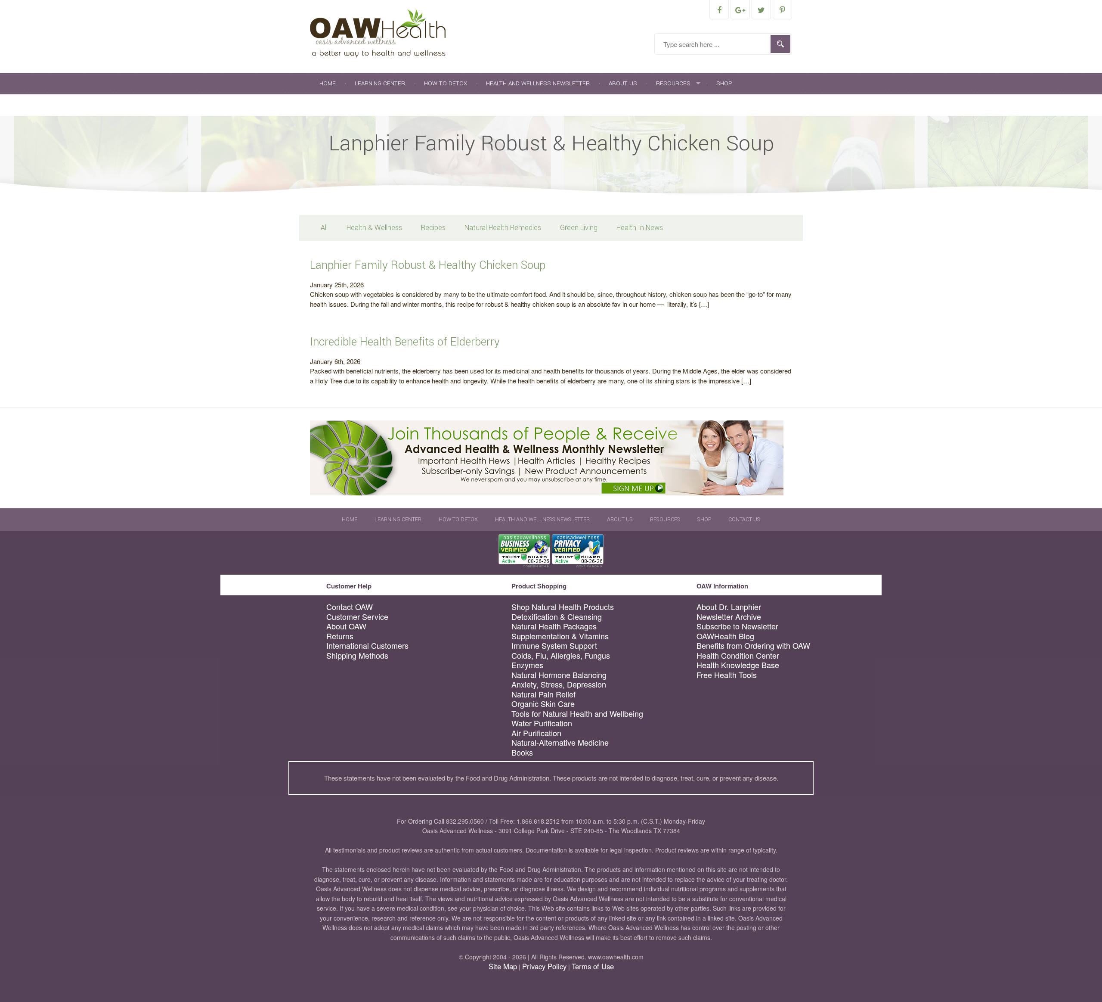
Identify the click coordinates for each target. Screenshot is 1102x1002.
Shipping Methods (357, 655)
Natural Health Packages (554, 626)
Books (522, 752)
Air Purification (536, 733)
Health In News (639, 228)
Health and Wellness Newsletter (538, 83)
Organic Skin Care (543, 704)
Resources (673, 83)
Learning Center (380, 83)
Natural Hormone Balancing (559, 675)
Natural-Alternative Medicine (560, 742)
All (324, 228)
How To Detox (445, 83)
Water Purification (541, 723)
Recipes (433, 228)
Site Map (503, 966)
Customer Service (357, 617)
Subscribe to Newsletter (737, 626)
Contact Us (337, 105)
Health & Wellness (374, 228)
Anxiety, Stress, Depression (558, 684)
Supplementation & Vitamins (560, 636)
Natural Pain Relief (543, 694)
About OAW (346, 626)
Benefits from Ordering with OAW (753, 645)
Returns (339, 636)
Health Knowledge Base (737, 665)
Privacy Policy (544, 966)
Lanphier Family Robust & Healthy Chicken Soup (427, 265)
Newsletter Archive (728, 617)
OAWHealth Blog (725, 636)
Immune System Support (554, 645)
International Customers (367, 645)
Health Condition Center (737, 655)
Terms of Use (593, 966)
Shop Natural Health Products (562, 607)
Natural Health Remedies (502, 228)
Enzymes (527, 665)
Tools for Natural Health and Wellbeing (577, 714)
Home (327, 83)
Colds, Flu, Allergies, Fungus (560, 655)
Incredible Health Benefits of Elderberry (405, 342)
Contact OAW (349, 607)
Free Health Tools (726, 675)
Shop (724, 83)
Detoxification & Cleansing (556, 617)
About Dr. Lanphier (728, 607)
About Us (623, 83)
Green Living (578, 228)
